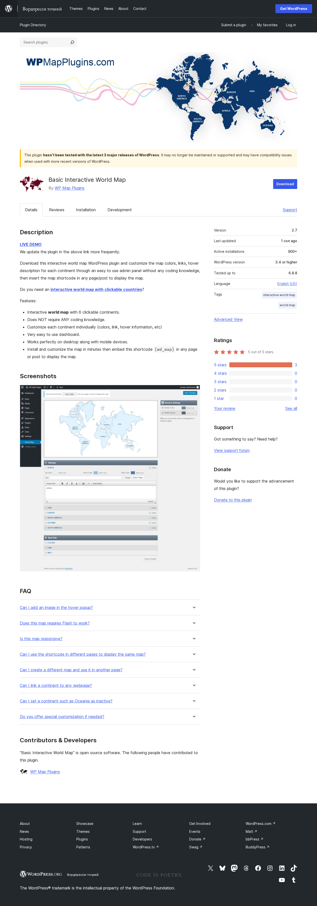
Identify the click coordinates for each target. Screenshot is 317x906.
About (25, 823)
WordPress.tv (146, 847)
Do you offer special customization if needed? (62, 716)
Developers (142, 839)
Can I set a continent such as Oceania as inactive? (66, 701)
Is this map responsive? (41, 638)
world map (287, 305)
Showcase (84, 823)
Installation (86, 209)
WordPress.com (261, 823)
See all (291, 408)
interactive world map (279, 295)
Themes (83, 831)
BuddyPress (258, 847)
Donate (197, 839)
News (24, 831)
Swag (196, 847)
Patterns (83, 847)
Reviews (56, 209)
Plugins (82, 839)
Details (31, 209)
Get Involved (200, 823)
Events (194, 831)
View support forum (232, 450)
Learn (137, 823)
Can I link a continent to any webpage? (56, 685)
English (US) (287, 283)
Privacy (26, 847)
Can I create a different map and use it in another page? (71, 670)
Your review (224, 408)
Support (290, 209)
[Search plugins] (72, 42)
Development (119, 209)
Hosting (26, 839)
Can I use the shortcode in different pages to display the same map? (83, 654)
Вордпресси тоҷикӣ (83, 875)
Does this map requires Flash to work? (55, 623)
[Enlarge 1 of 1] (193, 391)
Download (285, 184)
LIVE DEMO (31, 244)
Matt (251, 831)
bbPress (255, 839)
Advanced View (228, 319)
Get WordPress (293, 8)
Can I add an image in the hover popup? (56, 607)
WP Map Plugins (69, 188)
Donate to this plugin (233, 499)
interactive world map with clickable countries (96, 289)
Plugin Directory (33, 25)
